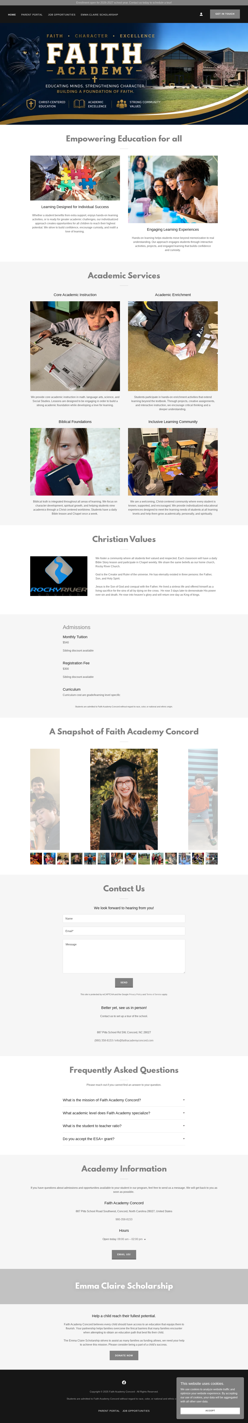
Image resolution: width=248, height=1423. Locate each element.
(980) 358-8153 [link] (103, 1040)
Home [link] (12, 14)
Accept (210, 1410)
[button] (201, 14)
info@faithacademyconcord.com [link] (134, 1040)
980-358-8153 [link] (124, 1219)
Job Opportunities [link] (61, 14)
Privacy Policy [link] (135, 994)
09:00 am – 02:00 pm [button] (130, 1239)
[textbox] (124, 918)
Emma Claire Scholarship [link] (99, 14)
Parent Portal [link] (32, 14)
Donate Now (124, 1355)
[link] (124, 1382)
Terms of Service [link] (154, 994)
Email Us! (124, 1254)
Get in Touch (225, 13)
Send (124, 982)
